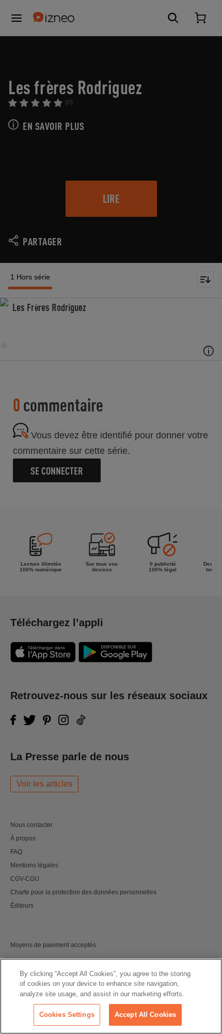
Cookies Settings (66, 1014)
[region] (111, 996)
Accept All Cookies (145, 1014)
